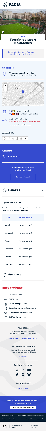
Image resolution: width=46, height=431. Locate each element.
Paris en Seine (34, 426)
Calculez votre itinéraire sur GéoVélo (24, 121)
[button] (23, 92)
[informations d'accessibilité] (15, 138)
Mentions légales (8, 415)
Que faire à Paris (17, 426)
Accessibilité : (30, 415)
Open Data (12, 419)
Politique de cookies (26, 419)
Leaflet (25, 105)
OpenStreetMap (35, 105)
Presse (4, 419)
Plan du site (40, 419)
